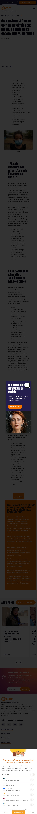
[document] (18, 407)
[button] (27, 385)
